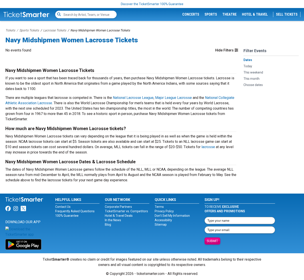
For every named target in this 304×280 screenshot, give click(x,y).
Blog (108, 224)
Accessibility (163, 220)
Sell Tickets (287, 14)
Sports (211, 14)
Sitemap (161, 224)
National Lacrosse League (133, 98)
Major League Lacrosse (173, 98)
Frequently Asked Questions (75, 211)
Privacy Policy (164, 211)
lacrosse (208, 147)
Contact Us (63, 206)
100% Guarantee (67, 215)
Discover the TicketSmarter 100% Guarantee (152, 4)
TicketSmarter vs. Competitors (126, 211)
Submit (212, 241)
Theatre (229, 14)
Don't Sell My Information (172, 215)
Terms (159, 206)
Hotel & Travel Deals (119, 215)
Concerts (190, 14)
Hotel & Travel (255, 14)
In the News (113, 220)
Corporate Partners (118, 206)
